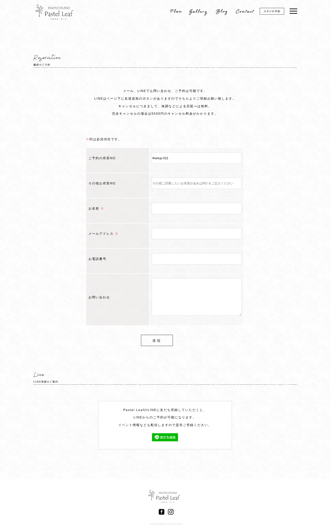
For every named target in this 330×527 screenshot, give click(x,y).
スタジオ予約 (275, 12)
